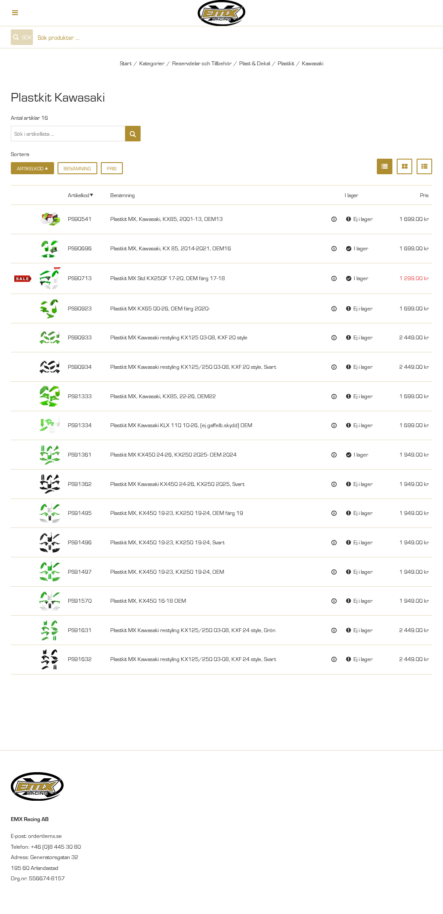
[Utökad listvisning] (424, 166)
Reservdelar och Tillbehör (201, 63)
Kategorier (151, 63)
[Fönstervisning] (404, 166)
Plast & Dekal (254, 63)
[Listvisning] (384, 166)
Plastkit (286, 63)
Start (126, 63)
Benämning (77, 168)
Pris (111, 168)
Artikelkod (78, 194)
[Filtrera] (133, 133)
